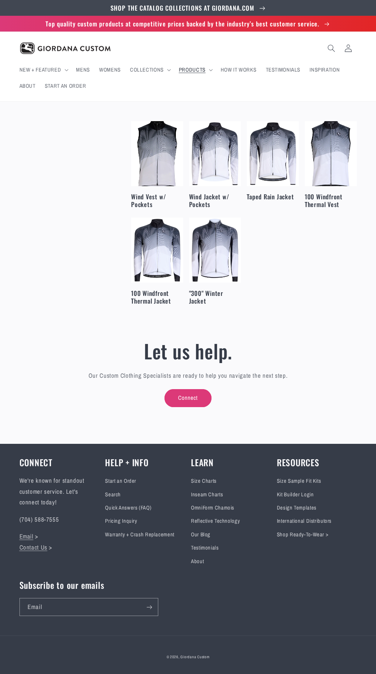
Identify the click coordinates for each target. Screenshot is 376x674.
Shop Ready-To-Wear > (303, 534)
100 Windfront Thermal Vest (324, 200)
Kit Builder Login (295, 494)
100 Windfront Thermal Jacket (151, 297)
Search (113, 494)
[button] (43, 70)
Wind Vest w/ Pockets (148, 200)
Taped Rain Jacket (270, 196)
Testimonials (205, 547)
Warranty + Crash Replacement (139, 534)
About (197, 561)
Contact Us (33, 547)
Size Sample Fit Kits (299, 481)
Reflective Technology (215, 521)
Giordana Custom (194, 656)
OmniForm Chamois (212, 507)
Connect (188, 398)
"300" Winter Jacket (206, 297)
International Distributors (304, 521)
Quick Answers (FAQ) (128, 507)
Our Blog (200, 534)
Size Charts (204, 481)
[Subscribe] (149, 607)
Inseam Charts (207, 494)
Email (26, 536)
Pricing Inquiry (121, 521)
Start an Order (120, 481)
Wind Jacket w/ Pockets (209, 200)
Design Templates (297, 507)
